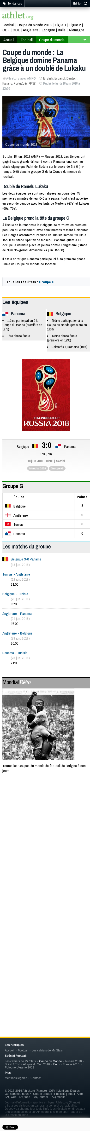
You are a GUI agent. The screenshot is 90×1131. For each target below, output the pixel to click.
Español (59, 78)
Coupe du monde (52, 39)
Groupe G (46, 281)
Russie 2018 (73, 1061)
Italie (62, 30)
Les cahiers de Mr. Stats (47, 1050)
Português (21, 83)
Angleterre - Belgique (17, 633)
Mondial (16, 682)
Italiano (7, 83)
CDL (16, 30)
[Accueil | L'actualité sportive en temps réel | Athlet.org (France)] (18, 16)
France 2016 (71, 1064)
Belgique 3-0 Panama (26, 559)
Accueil (8, 39)
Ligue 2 (75, 25)
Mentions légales (16, 1077)
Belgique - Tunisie (15, 593)
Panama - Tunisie (14, 652)
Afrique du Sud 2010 (36, 1064)
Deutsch (72, 78)
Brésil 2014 (12, 1064)
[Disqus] (46, 946)
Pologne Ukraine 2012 (19, 1067)
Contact (35, 1077)
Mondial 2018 (37, 468)
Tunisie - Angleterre (16, 574)
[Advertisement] (45, 827)
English (48, 78)
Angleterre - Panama (17, 613)
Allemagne (76, 30)
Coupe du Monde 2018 (35, 25)
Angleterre (30, 30)
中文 (32, 83)
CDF (6, 30)
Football (8, 25)
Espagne (48, 30)
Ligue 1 (60, 25)
